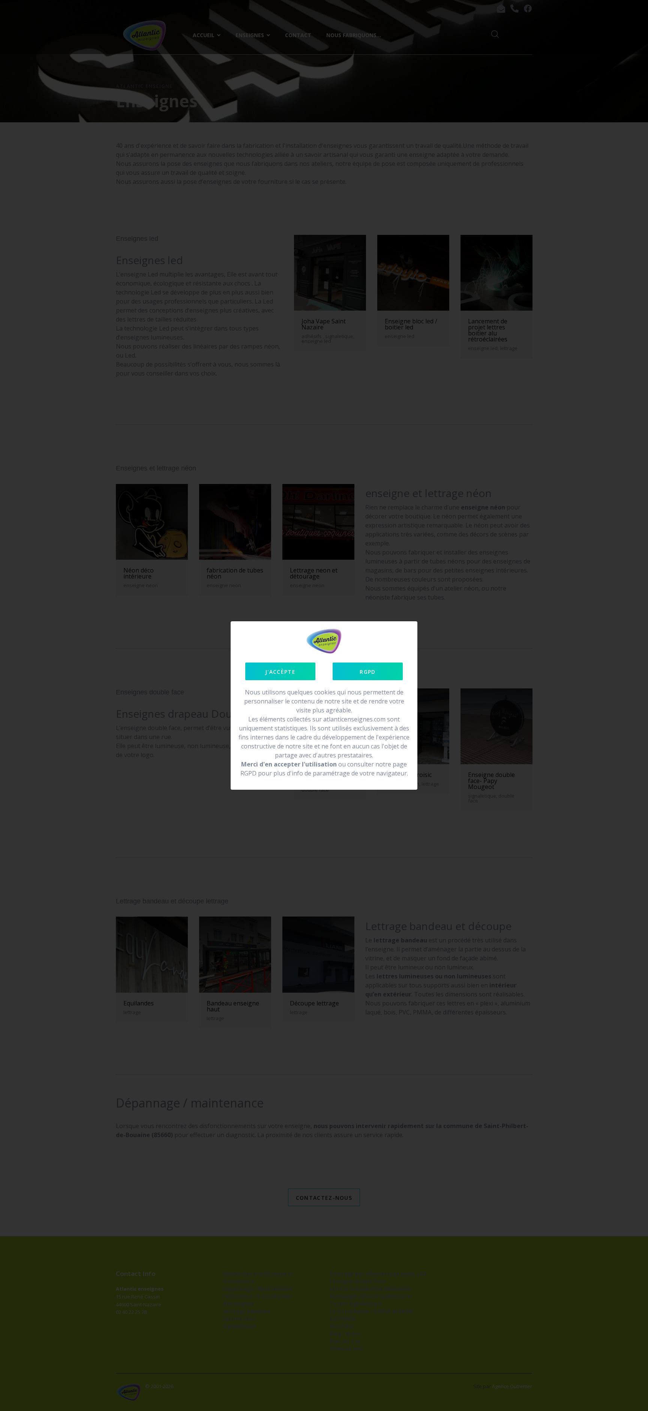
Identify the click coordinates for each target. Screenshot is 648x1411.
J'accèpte (280, 671)
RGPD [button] (367, 671)
